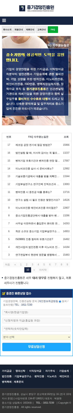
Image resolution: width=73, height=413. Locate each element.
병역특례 (7, 381)
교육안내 (41, 29)
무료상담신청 (36, 347)
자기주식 (50, 370)
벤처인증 (39, 376)
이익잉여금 (35, 370)
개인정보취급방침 (48, 301)
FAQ (53, 29)
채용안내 (19, 29)
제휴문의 (19, 381)
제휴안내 (30, 29)
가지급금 (7, 370)
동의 (64, 301)
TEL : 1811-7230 (23, 305)
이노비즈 (52, 376)
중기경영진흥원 (10, 407)
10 (27, 269)
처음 (7, 264)
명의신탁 (20, 370)
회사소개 (7, 29)
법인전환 (7, 376)
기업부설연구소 (22, 376)
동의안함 (8, 305)
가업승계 (64, 370)
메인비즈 (64, 376)
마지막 (43, 269)
